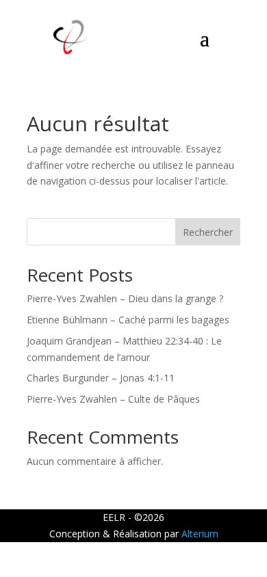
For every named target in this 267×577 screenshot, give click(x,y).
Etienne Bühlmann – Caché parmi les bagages (128, 319)
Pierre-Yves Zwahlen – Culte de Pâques (113, 398)
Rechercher (208, 232)
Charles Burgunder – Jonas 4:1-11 (101, 377)
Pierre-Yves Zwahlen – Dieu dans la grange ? (125, 298)
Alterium (199, 533)
